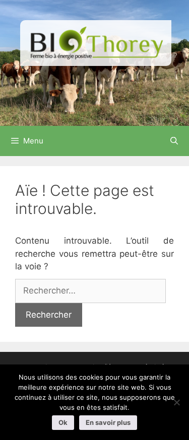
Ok (63, 422)
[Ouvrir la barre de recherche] (174, 141)
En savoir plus (108, 422)
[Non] (176, 402)
